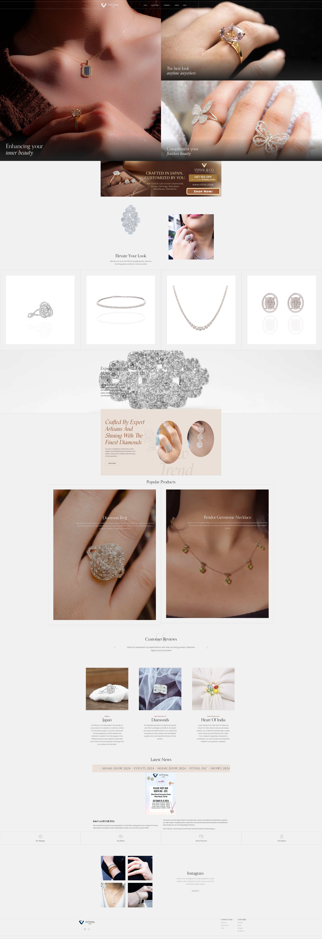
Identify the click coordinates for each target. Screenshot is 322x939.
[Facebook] (84, 929)
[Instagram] (88, 929)
